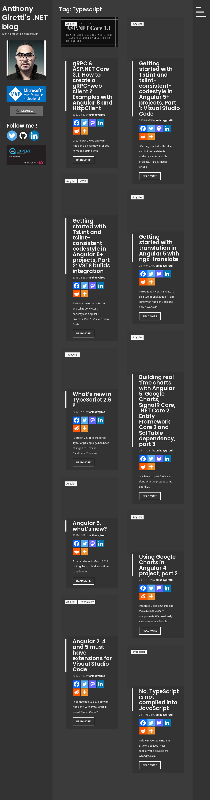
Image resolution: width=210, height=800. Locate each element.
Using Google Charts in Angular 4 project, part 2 (158, 565)
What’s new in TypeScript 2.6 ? (92, 399)
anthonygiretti (97, 114)
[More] (84, 131)
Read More (83, 160)
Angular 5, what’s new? (90, 525)
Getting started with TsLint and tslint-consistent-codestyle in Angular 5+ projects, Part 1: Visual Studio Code (159, 88)
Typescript (72, 354)
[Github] (23, 135)
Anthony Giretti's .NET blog (25, 17)
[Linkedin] (34, 135)
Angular (70, 23)
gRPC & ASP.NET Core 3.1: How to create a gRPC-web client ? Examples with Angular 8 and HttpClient (93, 86)
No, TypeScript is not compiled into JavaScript (159, 699)
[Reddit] (76, 131)
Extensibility (87, 601)
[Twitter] (12, 135)
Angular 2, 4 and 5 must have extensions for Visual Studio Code (92, 655)
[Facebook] (76, 123)
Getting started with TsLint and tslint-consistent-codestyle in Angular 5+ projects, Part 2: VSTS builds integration (91, 246)
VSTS (83, 181)
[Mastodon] (92, 123)
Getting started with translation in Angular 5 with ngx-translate (159, 248)
